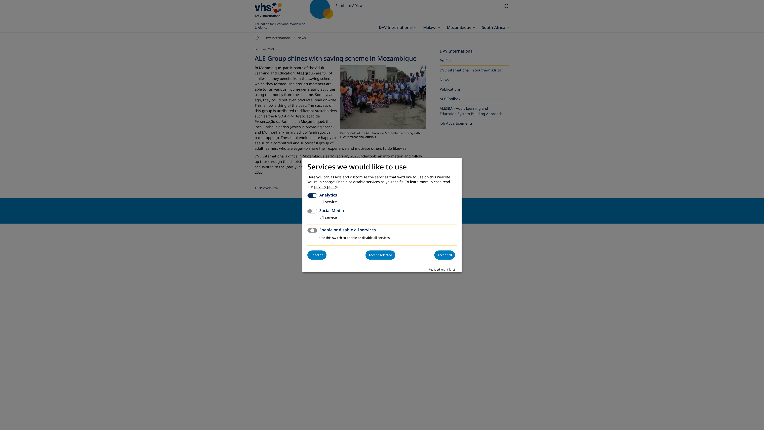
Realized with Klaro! (442, 270)
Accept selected (380, 255)
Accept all (445, 255)
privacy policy (325, 187)
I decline (317, 255)
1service (328, 202)
